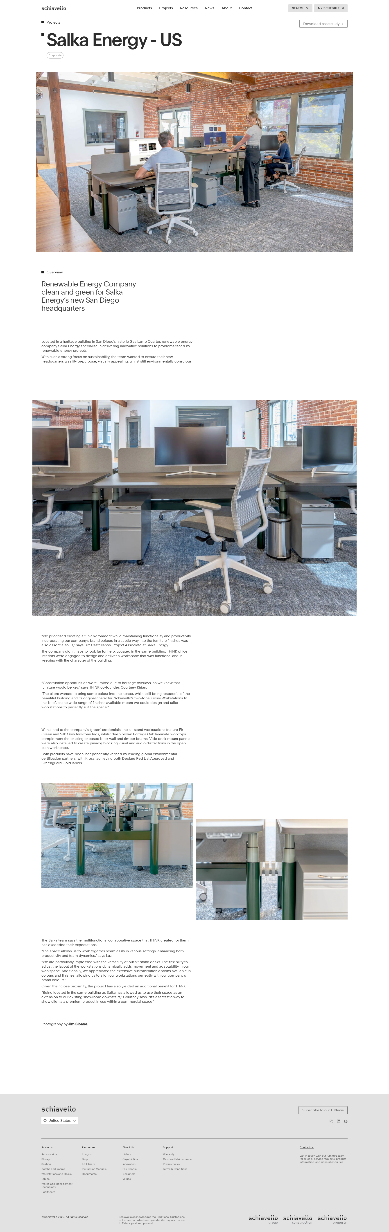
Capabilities (130, 1159)
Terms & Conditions (175, 1169)
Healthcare (48, 1192)
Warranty (168, 1154)
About (227, 8)
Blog (85, 1159)
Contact (245, 8)
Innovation (129, 1164)
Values (126, 1178)
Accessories (49, 1154)
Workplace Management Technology (56, 1185)
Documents (89, 1174)
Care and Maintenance (177, 1159)
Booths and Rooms (53, 1169)
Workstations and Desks (56, 1174)
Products (144, 8)
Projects (166, 8)
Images (86, 1154)
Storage (46, 1159)
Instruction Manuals (94, 1169)
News (209, 8)
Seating (46, 1164)
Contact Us (307, 1147)
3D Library (88, 1164)
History (126, 1154)
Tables (45, 1178)
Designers (128, 1174)
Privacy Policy (171, 1164)
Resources (189, 8)
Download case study (321, 24)
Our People (129, 1169)
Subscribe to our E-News (323, 1110)
